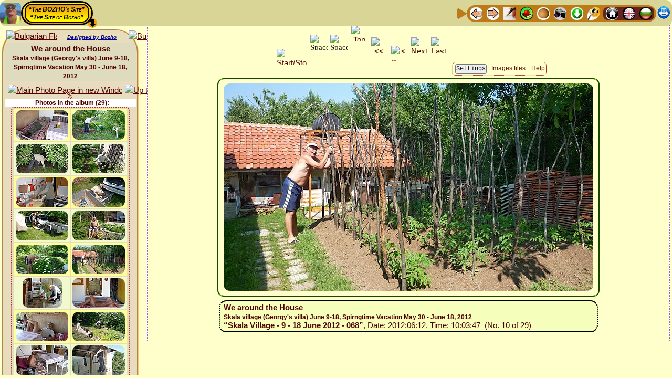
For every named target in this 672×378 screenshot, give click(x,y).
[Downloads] (577, 12)
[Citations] (526, 12)
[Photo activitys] (560, 12)
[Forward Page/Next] (493, 12)
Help (538, 68)
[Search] (593, 12)
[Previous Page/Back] (476, 12)
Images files (508, 68)
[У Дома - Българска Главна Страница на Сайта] (645, 12)
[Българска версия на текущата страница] (31, 36)
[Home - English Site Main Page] (629, 12)
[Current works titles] (543, 12)
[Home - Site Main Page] (612, 12)
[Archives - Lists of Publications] (509, 12)
